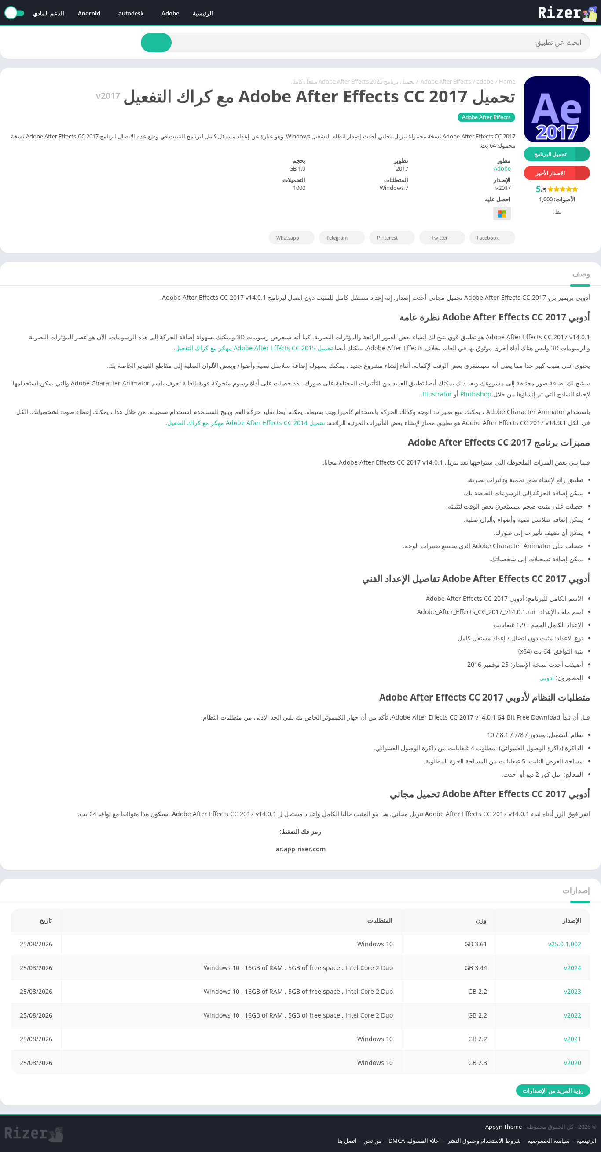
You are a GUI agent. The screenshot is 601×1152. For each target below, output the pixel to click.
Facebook (488, 237)
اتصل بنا (347, 1141)
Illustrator (437, 394)
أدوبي (546, 677)
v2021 (572, 1039)
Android (89, 13)
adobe (484, 81)
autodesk (130, 13)
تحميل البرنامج (550, 154)
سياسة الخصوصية (549, 1141)
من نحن (372, 1141)
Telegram (337, 237)
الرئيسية (203, 13)
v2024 (572, 967)
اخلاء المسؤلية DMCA (414, 1141)
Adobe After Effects (446, 81)
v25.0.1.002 (564, 944)
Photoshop (475, 394)
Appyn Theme (503, 1126)
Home (507, 81)
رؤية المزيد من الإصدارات (553, 1090)
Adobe (170, 13)
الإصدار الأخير (550, 173)
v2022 (572, 1015)
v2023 (572, 991)
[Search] (156, 42)
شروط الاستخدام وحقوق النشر (484, 1141)
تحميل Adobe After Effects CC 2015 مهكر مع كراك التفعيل (254, 348)
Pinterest (387, 237)
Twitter (440, 237)
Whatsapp (287, 237)
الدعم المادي (48, 13)
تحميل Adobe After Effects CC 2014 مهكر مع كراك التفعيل (246, 422)
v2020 (572, 1062)
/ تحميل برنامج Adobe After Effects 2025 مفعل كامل (354, 81)
